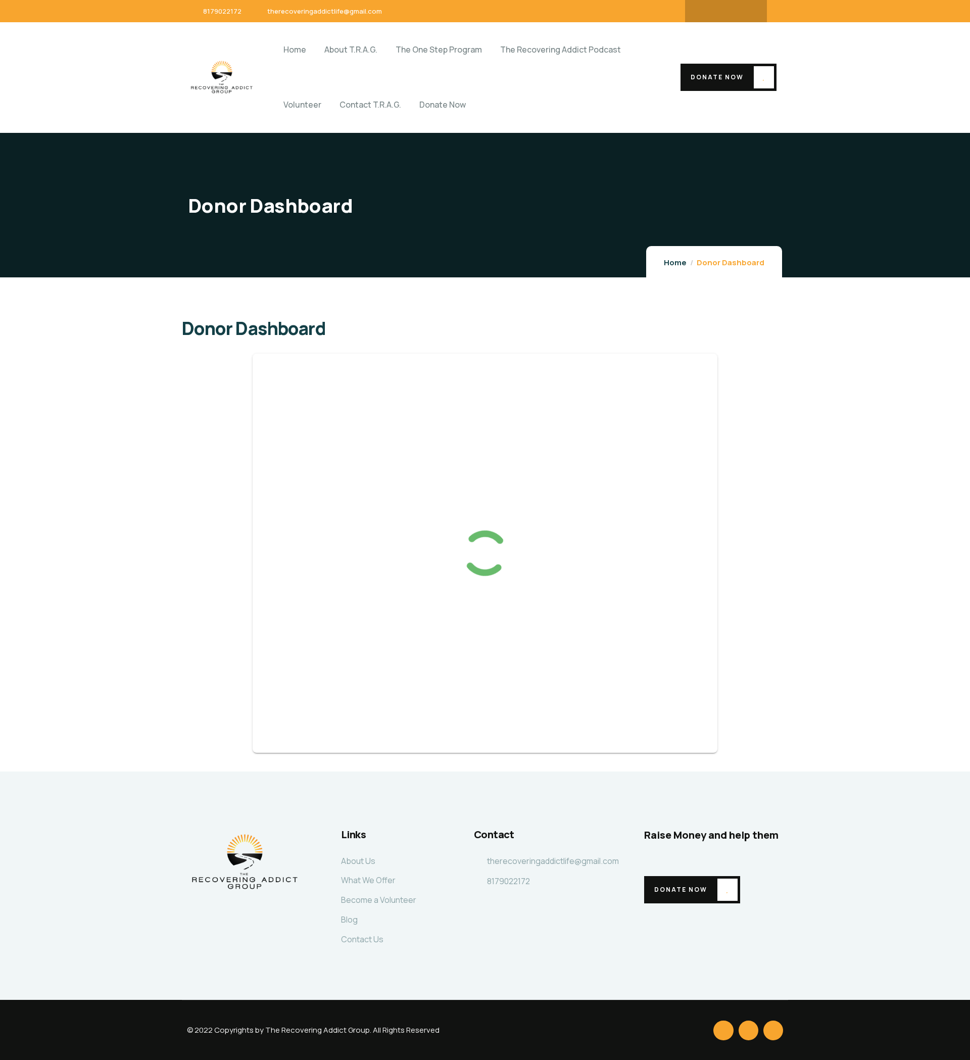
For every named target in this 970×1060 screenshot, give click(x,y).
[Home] (221, 77)
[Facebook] (706, 11)
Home (675, 262)
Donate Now (717, 77)
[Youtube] (726, 11)
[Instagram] (745, 11)
